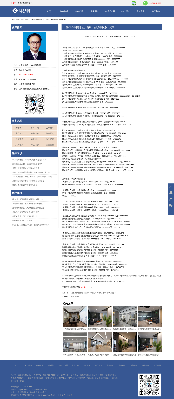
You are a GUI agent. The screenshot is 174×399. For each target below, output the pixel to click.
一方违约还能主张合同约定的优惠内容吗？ (29, 160)
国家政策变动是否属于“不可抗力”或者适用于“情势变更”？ (93, 293)
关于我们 (156, 11)
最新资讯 (140, 11)
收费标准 (64, 11)
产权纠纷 (35, 145)
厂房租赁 (19, 145)
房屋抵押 (19, 139)
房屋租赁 (122, 365)
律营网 (69, 395)
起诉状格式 (75, 296)
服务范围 (79, 11)
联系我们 (51, 365)
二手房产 (50, 128)
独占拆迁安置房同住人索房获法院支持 (27, 199)
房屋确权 (50, 145)
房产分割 (35, 128)
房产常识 (125, 11)
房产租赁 (19, 133)
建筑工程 (75, 365)
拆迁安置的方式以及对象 (22, 220)
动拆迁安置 (110, 11)
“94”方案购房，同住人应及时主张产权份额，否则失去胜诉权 (36, 177)
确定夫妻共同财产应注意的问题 (24, 185)
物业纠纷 (35, 139)
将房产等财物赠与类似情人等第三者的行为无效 (31, 172)
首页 (49, 11)
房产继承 (98, 365)
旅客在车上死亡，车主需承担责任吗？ (27, 164)
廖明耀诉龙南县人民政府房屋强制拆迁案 (28, 208)
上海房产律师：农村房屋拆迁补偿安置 (27, 204)
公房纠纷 (35, 133)
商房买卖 (50, 133)
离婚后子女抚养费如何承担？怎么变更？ (28, 181)
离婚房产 (19, 128)
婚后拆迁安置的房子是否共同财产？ (26, 212)
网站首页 (15, 19)
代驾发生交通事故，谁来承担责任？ (26, 168)
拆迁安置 (50, 139)
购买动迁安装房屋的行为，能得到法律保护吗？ (31, 225)
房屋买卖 (95, 11)
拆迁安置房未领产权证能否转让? (25, 216)
